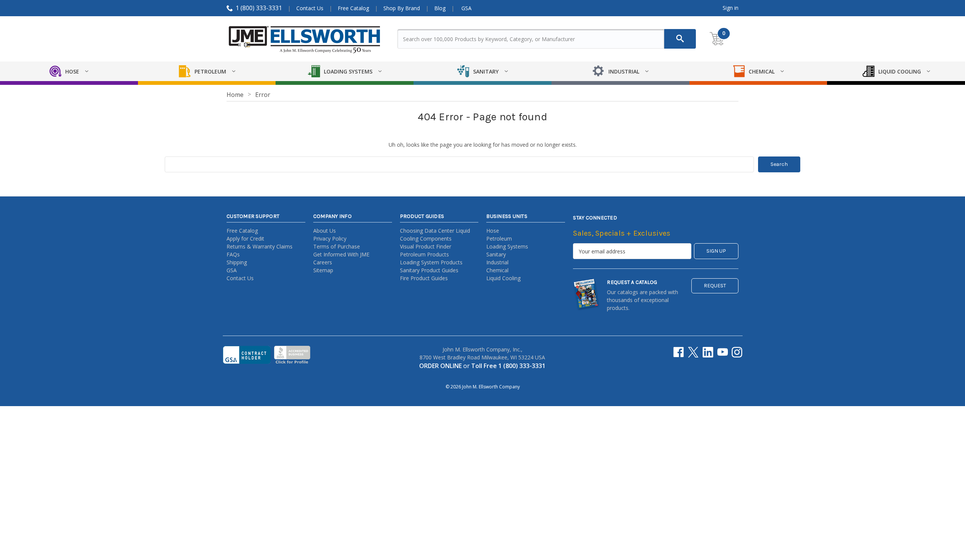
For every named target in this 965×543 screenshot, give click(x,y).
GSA (466, 8)
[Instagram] (737, 352)
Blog (440, 8)
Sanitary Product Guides (429, 270)
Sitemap (323, 270)
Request (715, 285)
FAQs (233, 254)
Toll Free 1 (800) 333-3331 (508, 366)
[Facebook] (678, 352)
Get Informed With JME (341, 254)
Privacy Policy (329, 238)
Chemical (497, 270)
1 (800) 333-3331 (259, 8)
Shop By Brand (401, 8)
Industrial (497, 262)
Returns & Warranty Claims (260, 246)
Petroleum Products (424, 254)
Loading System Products (431, 262)
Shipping (237, 262)
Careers (322, 262)
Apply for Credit (245, 238)
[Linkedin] (708, 352)
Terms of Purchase (336, 246)
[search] (680, 39)
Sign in (730, 7)
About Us (324, 230)
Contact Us (309, 8)
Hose (492, 230)
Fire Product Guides (424, 278)
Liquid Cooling (503, 278)
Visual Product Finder (425, 246)
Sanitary (496, 254)
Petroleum (499, 238)
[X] (693, 352)
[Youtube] (722, 352)
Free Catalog (353, 8)
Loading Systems (507, 246)
